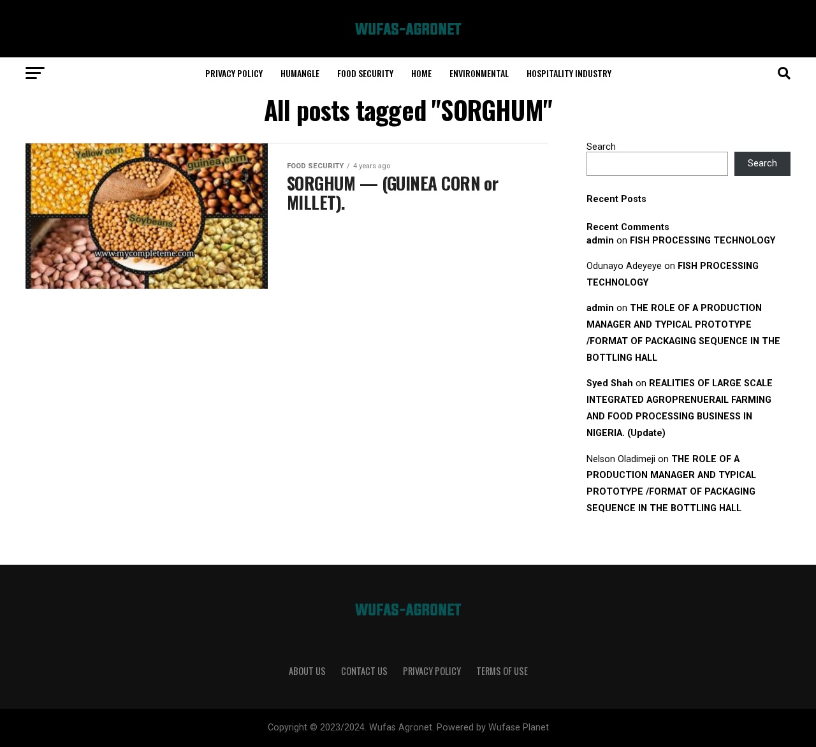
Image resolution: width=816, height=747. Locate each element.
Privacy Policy (234, 73)
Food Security (365, 73)
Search (601, 146)
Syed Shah (609, 383)
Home (421, 73)
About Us (307, 671)
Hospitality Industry (569, 73)
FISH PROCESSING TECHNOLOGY (702, 240)
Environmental (479, 73)
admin (600, 240)
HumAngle (299, 73)
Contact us (364, 671)
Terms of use (502, 671)
